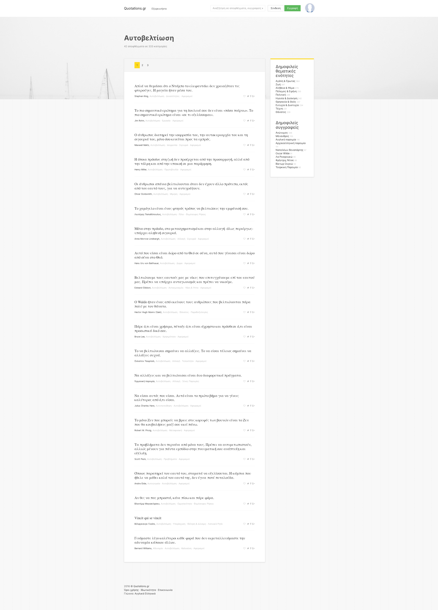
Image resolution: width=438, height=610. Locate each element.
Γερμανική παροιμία (144, 381)
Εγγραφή (292, 8)
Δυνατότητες (172, 96)
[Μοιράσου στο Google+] (253, 96)
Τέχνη (279, 108)
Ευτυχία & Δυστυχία (287, 105)
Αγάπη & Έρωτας (285, 81)
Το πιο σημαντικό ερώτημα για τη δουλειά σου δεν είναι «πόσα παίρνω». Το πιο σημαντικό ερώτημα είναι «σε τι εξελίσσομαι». (193, 112)
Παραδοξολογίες (199, 312)
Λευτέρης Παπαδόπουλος (147, 214)
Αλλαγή (181, 239)
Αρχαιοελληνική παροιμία (291, 143)
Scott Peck (140, 459)
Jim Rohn (139, 120)
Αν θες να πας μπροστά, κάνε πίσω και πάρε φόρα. (174, 497)
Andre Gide (140, 483)
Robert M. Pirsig (142, 430)
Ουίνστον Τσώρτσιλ (144, 361)
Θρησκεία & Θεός (286, 101)
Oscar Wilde (282, 153)
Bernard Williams (143, 548)
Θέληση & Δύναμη (196, 524)
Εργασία (166, 120)
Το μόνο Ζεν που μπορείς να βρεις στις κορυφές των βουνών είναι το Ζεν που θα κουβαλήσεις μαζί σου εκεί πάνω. (191, 422)
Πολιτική (281, 94)
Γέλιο (181, 214)
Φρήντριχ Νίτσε (285, 160)
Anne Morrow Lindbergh (146, 239)
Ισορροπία (172, 145)
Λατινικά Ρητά (215, 524)
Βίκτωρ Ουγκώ (284, 163)
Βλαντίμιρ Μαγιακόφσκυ (146, 503)
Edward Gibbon (142, 287)
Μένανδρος (282, 136)
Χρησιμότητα (169, 336)
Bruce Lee (139, 336)
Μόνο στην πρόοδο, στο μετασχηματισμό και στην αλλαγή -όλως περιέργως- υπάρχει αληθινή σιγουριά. (193, 230)
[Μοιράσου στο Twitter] (247, 96)
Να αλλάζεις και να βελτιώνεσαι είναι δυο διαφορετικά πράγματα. (188, 375)
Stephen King (141, 96)
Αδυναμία (158, 548)
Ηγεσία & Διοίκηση (286, 98)
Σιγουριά (183, 145)
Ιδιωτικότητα (148, 589)
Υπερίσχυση (179, 524)
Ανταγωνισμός (176, 287)
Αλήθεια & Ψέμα (285, 87)
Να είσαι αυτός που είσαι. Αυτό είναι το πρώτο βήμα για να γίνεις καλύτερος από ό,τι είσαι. (186, 397)
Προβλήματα (170, 459)
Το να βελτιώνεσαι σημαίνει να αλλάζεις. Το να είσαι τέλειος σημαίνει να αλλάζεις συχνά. (192, 352)
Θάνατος (184, 312)
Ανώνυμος (282, 132)
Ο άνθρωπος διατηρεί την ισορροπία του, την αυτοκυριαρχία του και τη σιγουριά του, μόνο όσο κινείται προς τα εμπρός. (191, 136)
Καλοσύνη (186, 548)
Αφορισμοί (187, 96)
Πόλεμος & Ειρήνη (286, 91)
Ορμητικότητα (184, 503)
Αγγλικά (139, 593)
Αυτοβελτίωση (157, 96)
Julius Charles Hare (144, 405)
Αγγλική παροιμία (286, 139)
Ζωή (278, 84)
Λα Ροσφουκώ (284, 156)
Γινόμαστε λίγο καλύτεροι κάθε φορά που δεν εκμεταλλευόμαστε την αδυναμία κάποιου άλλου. (189, 540)
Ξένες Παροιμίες (190, 381)
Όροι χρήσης (131, 589)
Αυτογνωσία (153, 483)
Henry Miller (140, 169)
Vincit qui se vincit (147, 517)
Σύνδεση (276, 8)
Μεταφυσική (175, 430)
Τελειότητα (188, 361)
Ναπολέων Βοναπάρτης (289, 149)
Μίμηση (173, 194)
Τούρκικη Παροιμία (287, 167)
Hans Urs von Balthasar (146, 263)
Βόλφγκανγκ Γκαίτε (144, 524)
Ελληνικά (150, 593)
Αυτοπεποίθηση (164, 405)
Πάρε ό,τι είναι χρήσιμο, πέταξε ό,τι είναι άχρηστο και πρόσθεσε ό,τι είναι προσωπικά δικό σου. (193, 328)
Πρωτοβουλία (171, 169)
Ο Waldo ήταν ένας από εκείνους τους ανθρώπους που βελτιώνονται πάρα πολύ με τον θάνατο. (192, 304)
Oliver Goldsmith (143, 194)
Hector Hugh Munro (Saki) (148, 312)
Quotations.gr (135, 8)
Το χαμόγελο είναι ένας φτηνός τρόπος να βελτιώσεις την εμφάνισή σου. (191, 208)
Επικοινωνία (165, 589)
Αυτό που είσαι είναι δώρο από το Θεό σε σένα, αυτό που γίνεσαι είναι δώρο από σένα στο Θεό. (194, 255)
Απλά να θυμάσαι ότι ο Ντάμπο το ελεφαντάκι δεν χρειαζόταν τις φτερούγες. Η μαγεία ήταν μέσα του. (187, 88)
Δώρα (179, 263)
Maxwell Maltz (141, 145)
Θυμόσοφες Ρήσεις (196, 214)
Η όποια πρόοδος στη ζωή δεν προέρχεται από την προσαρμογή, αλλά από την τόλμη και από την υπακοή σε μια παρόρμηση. (191, 161)
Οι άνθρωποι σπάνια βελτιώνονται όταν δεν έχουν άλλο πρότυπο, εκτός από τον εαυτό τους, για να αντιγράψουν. (191, 186)
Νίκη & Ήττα (191, 287)
